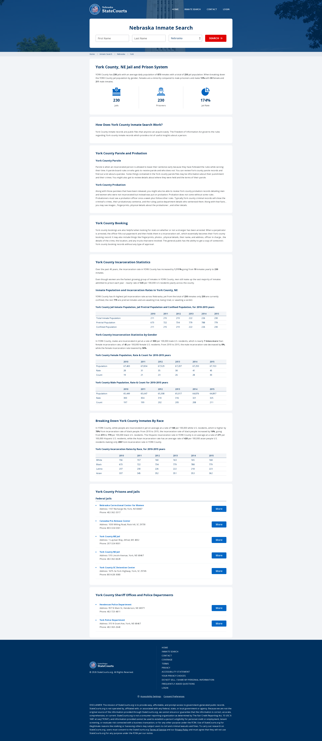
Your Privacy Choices (174, 675)
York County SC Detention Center (117, 567)
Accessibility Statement (176, 671)
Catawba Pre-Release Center (115, 521)
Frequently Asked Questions (178, 683)
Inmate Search (193, 9)
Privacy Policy (181, 729)
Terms (165, 663)
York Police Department (112, 620)
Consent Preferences (174, 696)
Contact (212, 9)
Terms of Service (158, 729)
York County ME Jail (110, 536)
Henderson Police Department (116, 604)
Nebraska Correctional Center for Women (122, 505)
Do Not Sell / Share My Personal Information (188, 679)
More (219, 508)
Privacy (166, 667)
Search (214, 38)
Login (226, 9)
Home (175, 9)
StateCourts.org (108, 9)
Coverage (167, 659)
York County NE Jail (110, 552)
